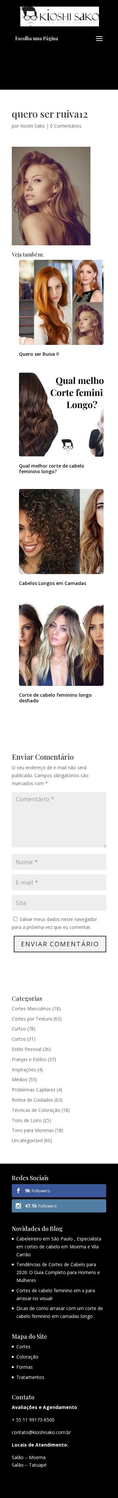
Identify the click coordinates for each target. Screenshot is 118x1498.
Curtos (19, 1028)
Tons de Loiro (27, 1120)
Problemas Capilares (33, 1089)
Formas (24, 1367)
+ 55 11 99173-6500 (33, 1420)
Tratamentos (30, 1377)
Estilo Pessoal (26, 1049)
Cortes (23, 1346)
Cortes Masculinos (31, 1008)
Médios (20, 1079)
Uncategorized (27, 1140)
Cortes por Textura (32, 1019)
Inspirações (24, 1069)
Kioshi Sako (32, 126)
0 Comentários (66, 126)
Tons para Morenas (33, 1130)
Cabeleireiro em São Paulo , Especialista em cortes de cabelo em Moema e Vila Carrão (58, 1247)
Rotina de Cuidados (32, 1100)
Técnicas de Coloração (36, 1110)
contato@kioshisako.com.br (41, 1432)
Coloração (27, 1357)
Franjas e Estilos (29, 1059)
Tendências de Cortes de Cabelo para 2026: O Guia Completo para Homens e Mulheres (58, 1272)
